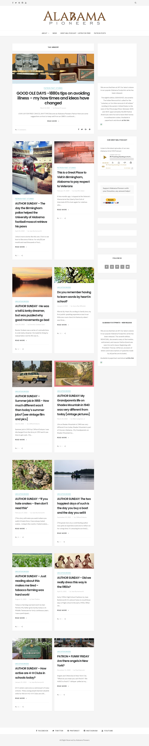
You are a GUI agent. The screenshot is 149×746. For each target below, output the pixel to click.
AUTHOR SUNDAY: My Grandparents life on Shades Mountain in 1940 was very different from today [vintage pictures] (73, 405)
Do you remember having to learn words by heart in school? (74, 296)
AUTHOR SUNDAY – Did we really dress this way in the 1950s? (74, 582)
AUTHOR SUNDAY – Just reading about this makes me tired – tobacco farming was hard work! (30, 585)
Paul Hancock (80, 670)
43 (60, 619)
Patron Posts (100, 33)
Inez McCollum (79, 191)
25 (18, 537)
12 (18, 349)
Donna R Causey (60, 108)
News (55, 33)
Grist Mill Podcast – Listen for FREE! (75, 33)
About (44, 33)
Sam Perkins (36, 599)
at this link (125, 120)
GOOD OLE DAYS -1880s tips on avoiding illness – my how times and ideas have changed (53, 98)
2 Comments (21, 130)
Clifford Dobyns (34, 424)
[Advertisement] (117, 60)
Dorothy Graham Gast (37, 324)
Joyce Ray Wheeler (79, 306)
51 (60, 446)
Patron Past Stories (53, 88)
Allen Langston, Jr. (79, 419)
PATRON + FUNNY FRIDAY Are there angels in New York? (73, 661)
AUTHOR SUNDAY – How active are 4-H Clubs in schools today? (30, 673)
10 (60, 218)
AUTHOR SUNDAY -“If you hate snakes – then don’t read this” (31, 503)
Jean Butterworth (36, 231)
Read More (53, 121)
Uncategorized (22, 301)
